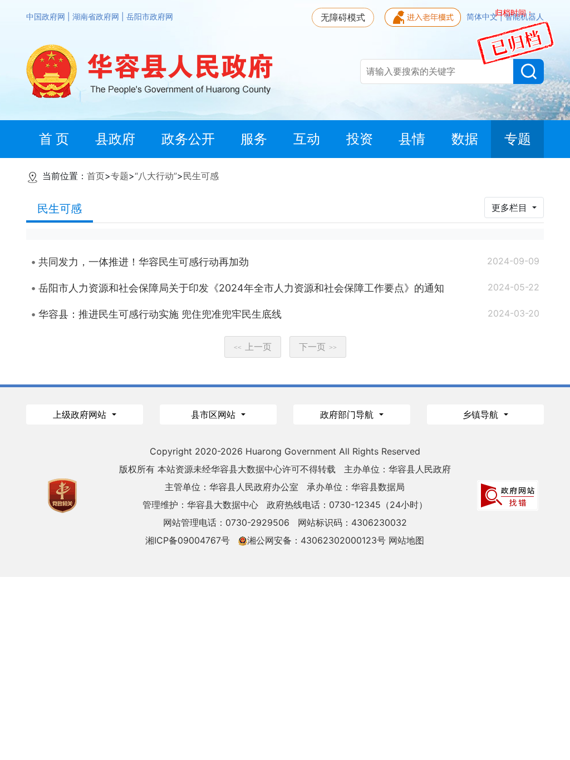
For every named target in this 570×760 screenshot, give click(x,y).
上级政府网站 (81, 414)
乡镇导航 (482, 414)
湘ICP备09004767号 (187, 540)
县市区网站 (214, 414)
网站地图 (406, 540)
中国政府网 (46, 16)
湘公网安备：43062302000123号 (316, 540)
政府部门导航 (348, 414)
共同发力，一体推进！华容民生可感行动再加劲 (143, 262)
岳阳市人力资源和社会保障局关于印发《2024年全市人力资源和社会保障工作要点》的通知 (241, 288)
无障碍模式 (343, 17)
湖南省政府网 (96, 16)
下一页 (318, 346)
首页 (96, 175)
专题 (120, 175)
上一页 (253, 346)
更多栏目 (511, 207)
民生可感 (201, 175)
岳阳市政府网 (149, 16)
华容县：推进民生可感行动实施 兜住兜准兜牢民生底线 (160, 314)
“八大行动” (156, 175)
